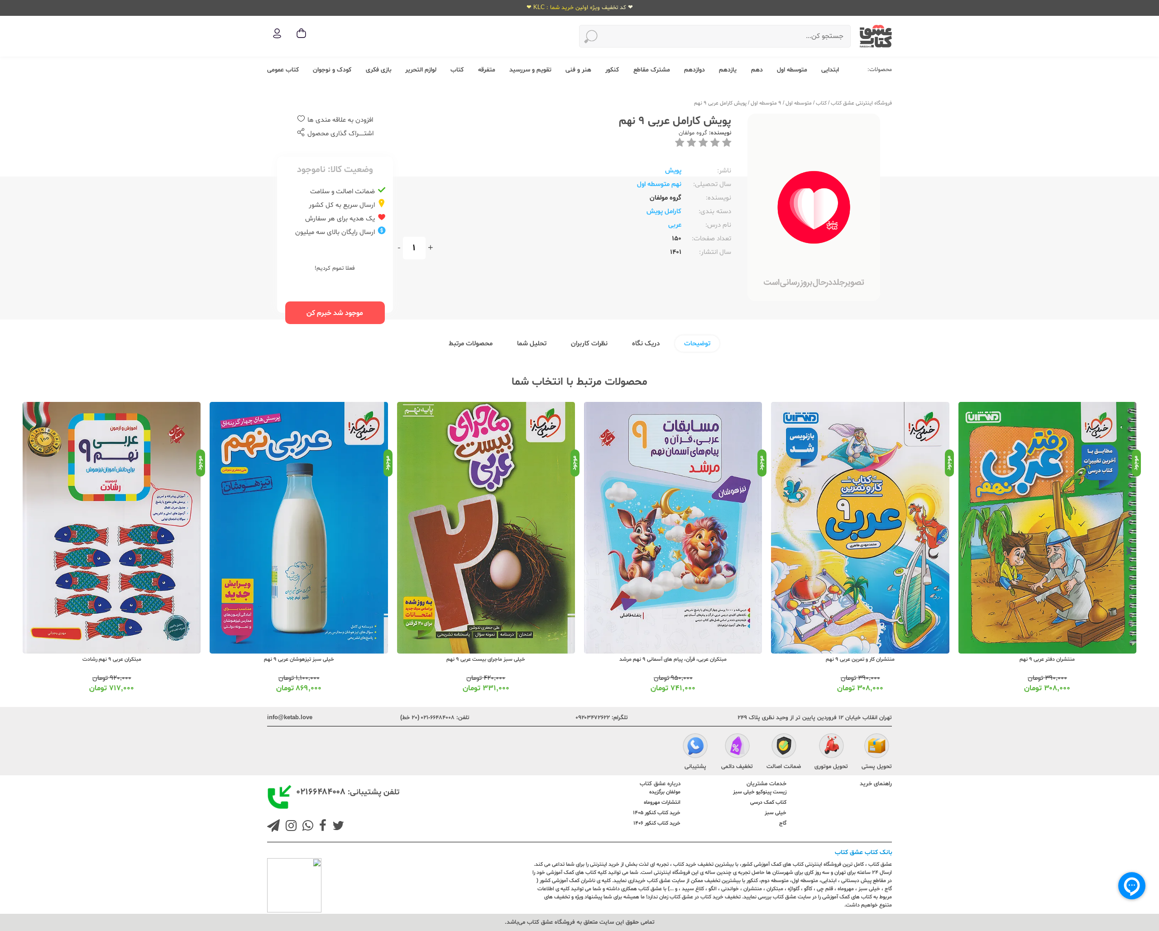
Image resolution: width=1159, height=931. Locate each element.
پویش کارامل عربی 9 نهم (720, 103)
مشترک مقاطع (651, 70)
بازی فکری (378, 70)
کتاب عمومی (283, 70)
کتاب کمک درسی (768, 802)
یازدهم (728, 70)
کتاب (457, 70)
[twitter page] (336, 827)
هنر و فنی (578, 70)
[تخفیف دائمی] (737, 747)
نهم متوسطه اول (659, 184)
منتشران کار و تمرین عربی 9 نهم (860, 659)
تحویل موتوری (831, 767)
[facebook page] (321, 827)
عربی (674, 225)
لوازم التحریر (420, 70)
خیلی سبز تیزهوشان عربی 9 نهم (299, 659)
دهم (757, 70)
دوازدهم (694, 70)
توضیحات (697, 344)
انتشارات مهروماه (662, 802)
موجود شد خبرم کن (335, 313)
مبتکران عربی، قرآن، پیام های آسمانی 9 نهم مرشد (673, 659)
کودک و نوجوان (332, 70)
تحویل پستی (877, 767)
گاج (782, 823)
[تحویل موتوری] (831, 747)
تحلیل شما (531, 344)
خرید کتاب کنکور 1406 (656, 823)
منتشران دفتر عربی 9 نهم (1047, 659)
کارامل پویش (664, 211)
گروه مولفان (693, 133)
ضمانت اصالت (783, 767)
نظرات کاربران (589, 344)
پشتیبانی (695, 767)
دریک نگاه (646, 344)
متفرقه (486, 70)
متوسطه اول (792, 70)
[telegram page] (273, 827)
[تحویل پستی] (876, 747)
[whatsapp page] (306, 827)
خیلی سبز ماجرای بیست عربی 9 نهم (485, 659)
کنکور (612, 70)
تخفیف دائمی (737, 767)
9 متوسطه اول (766, 103)
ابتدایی (830, 70)
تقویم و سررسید (530, 70)
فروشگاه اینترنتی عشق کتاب (861, 103)
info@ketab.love (289, 718)
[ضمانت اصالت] (783, 747)
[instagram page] (289, 827)
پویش (673, 171)
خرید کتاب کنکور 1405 (656, 812)
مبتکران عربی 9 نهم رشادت (111, 659)
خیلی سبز (775, 812)
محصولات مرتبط (471, 344)
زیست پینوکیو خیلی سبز (759, 792)
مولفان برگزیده (664, 792)
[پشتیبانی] (695, 747)
